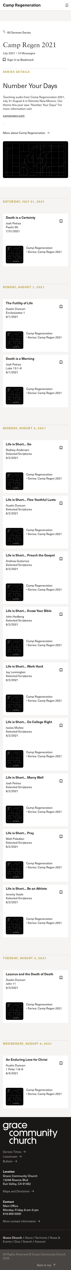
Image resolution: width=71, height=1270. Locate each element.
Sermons (41, 1237)
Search (27, 1241)
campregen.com (14, 115)
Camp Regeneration (22, 5)
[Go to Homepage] (30, 1133)
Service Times (12, 1152)
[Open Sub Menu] (67, 5)
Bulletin (8, 1161)
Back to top (44, 1265)
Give (17, 1241)
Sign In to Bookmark (20, 60)
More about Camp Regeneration (24, 133)
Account (40, 1241)
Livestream (10, 1156)
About (29, 1237)
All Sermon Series (19, 32)
